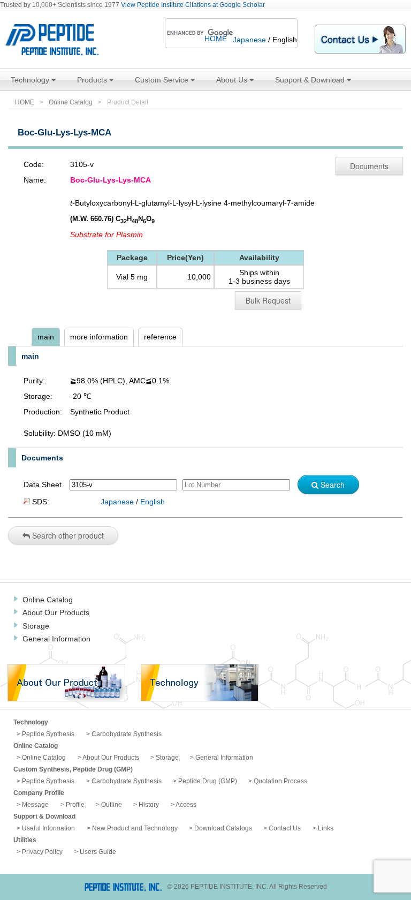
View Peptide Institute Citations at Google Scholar (193, 5)
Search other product (67, 535)
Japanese (249, 39)
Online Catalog (71, 102)
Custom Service (163, 79)
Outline (111, 804)
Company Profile (38, 793)
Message (35, 804)
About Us (232, 79)
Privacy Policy (42, 852)
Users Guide (98, 852)
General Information (56, 638)
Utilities (24, 840)
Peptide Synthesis (48, 734)
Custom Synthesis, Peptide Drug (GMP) (73, 769)
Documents (369, 166)
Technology (31, 79)
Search (331, 484)
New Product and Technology (135, 828)
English (152, 501)
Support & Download (311, 79)
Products (93, 79)
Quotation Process (280, 781)
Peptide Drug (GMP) (207, 781)
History (149, 804)
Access (186, 804)
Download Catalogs (223, 828)
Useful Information (48, 828)
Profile (75, 804)
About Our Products (55, 612)
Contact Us (285, 828)
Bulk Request (268, 300)
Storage (35, 626)
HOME (215, 38)
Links (325, 828)
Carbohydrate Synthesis (127, 734)
